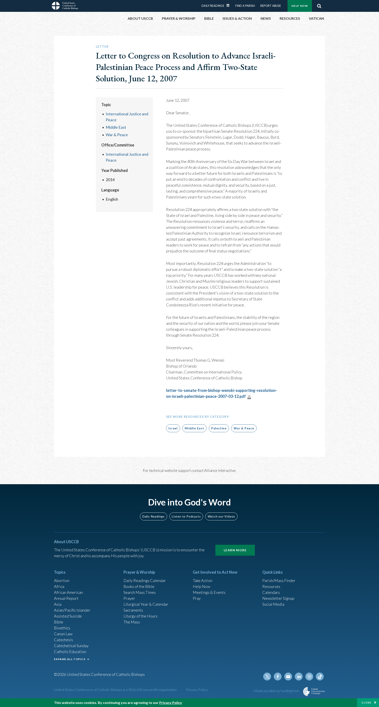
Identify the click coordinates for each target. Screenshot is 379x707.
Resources (271, 586)
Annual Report (66, 598)
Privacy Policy (197, 689)
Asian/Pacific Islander (72, 610)
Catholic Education (70, 651)
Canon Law (63, 633)
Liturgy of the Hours (140, 616)
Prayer (129, 598)
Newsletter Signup (278, 598)
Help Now (299, 5)
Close (366, 702)
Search (319, 6)
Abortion (61, 580)
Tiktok (320, 676)
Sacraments (133, 610)
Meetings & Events (209, 592)
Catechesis (63, 639)
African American (68, 592)
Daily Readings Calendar (229, 5)
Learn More (235, 550)
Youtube (288, 676)
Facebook (278, 676)
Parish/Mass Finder (278, 580)
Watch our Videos (221, 516)
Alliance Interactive (220, 470)
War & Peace (117, 134)
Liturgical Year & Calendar (145, 604)
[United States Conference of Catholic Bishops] (65, 6)
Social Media (273, 604)
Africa (59, 586)
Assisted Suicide (68, 616)
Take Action (202, 580)
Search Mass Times (139, 592)
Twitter (267, 676)
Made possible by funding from (277, 691)
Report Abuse (270, 5)
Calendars (271, 592)
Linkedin (299, 676)
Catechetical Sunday (71, 645)
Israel (173, 428)
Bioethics (62, 627)
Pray (197, 598)
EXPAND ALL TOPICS (69, 659)
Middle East (116, 127)
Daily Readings (213, 5)
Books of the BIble (138, 586)
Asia (57, 604)
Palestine (219, 428)
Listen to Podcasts (186, 516)
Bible (58, 622)
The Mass (131, 622)
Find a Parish (245, 5)
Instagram (309, 676)
